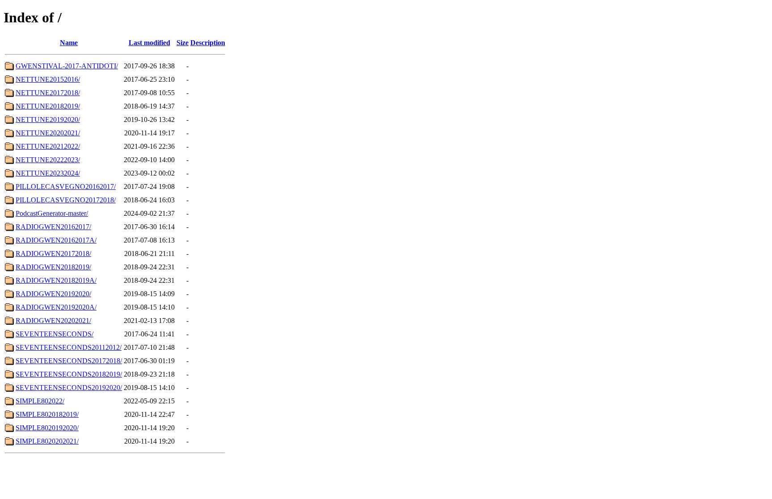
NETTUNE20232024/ (48, 173)
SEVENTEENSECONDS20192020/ (69, 387)
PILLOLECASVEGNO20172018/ (66, 200)
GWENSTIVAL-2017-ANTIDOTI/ (67, 66)
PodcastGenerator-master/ (52, 213)
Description (207, 42)
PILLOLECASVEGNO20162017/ (66, 186)
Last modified (149, 42)
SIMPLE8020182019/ (47, 414)
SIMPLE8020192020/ (47, 428)
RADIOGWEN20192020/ (53, 294)
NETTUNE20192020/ (48, 119)
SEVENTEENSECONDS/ (54, 334)
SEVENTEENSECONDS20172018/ (69, 361)
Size (182, 42)
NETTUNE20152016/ (48, 79)
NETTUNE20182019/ (48, 106)
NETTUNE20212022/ (48, 146)
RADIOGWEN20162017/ (53, 227)
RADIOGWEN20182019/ (53, 267)
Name (69, 42)
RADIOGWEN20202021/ (53, 320)
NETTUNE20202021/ (48, 133)
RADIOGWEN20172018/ (53, 253)
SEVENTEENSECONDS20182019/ (69, 374)
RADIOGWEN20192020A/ (56, 307)
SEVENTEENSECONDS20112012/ (69, 347)
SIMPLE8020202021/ (47, 441)
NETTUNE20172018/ (48, 92)
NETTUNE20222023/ (48, 160)
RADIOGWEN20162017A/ (56, 240)
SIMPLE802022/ (40, 401)
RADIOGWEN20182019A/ (56, 280)
